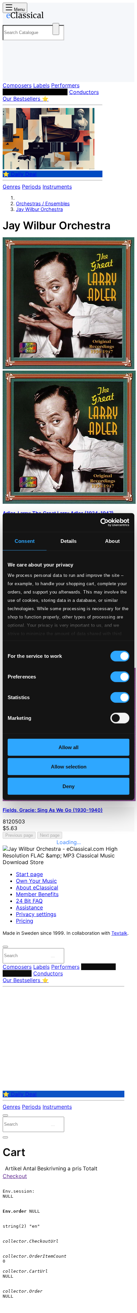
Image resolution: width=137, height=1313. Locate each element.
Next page (50, 835)
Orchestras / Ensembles (43, 203)
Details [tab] (69, 541)
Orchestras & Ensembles (35, 92)
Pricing (24, 920)
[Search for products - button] (56, 29)
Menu (19, 9)
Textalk (119, 933)
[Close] (5, 947)
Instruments (57, 186)
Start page (29, 874)
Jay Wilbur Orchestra (39, 209)
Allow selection (68, 766)
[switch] (119, 676)
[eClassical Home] (67, 16)
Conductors (84, 92)
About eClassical (37, 887)
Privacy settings (36, 914)
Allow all (68, 747)
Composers (17, 85)
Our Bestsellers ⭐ (26, 98)
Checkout (15, 1176)
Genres (11, 186)
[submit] (53, 1125)
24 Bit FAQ (29, 900)
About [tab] (112, 541)
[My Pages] (12, 71)
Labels (41, 85)
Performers (65, 85)
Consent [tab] (25, 541)
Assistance (29, 907)
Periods (31, 186)
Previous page (19, 835)
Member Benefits (37, 894)
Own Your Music (36, 880)
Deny (68, 786)
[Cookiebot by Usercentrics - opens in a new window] (100, 522)
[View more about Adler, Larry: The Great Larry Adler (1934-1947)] (68, 367)
